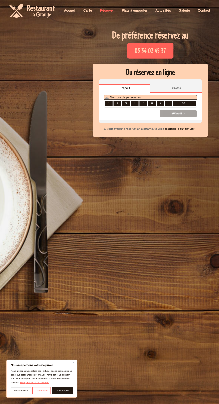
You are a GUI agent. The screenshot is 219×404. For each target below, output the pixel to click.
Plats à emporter (134, 10)
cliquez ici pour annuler (179, 129)
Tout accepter (62, 390)
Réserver (107, 10)
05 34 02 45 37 (150, 51)
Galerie (184, 10)
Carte (87, 10)
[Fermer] (74, 363)
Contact (204, 10)
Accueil (70, 10)
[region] (41, 379)
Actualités (163, 10)
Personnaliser (21, 390)
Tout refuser (41, 390)
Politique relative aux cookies (34, 382)
